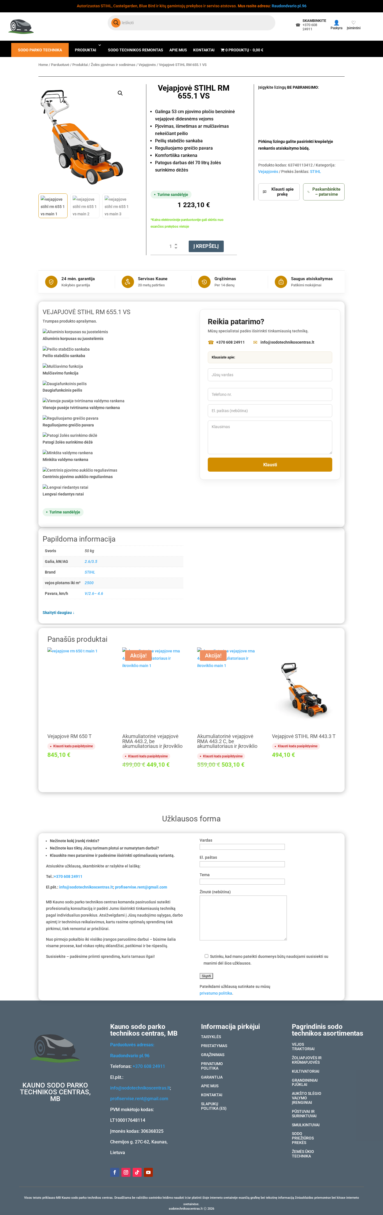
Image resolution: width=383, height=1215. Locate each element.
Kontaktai (203, 50)
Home (43, 65)
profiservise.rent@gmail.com (141, 887)
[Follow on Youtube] (148, 1172)
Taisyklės (211, 1037)
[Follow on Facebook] (114, 1172)
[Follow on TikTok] (137, 1172)
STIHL (315, 171)
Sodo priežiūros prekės (303, 1138)
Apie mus (178, 50)
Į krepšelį (206, 246)
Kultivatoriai (305, 1071)
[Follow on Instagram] (125, 1172)
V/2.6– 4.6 (94, 593)
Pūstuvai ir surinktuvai (304, 1113)
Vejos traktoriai (303, 1046)
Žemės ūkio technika (303, 1154)
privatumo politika (216, 993)
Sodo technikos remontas (135, 50)
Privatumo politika (212, 1066)
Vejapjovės (147, 65)
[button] (120, 93)
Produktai (85, 50)
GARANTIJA (212, 1077)
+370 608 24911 (68, 876)
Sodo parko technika (40, 50)
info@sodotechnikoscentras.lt (86, 887)
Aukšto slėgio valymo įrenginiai (306, 1098)
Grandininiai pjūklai (305, 1082)
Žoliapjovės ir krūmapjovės (307, 1060)
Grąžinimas (212, 1055)
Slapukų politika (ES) (214, 1106)
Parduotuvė (60, 65)
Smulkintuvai (306, 1125)
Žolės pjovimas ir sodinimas (113, 65)
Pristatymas (214, 1046)
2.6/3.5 (91, 561)
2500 (89, 583)
